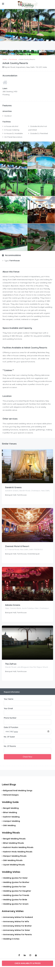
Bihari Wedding (10, 812)
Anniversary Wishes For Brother (17, 926)
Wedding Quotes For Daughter (17, 891)
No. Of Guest (9, 737)
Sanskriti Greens (13, 487)
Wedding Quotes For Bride (15, 899)
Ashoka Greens (12, 605)
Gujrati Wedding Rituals (14, 865)
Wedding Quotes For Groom (16, 904)
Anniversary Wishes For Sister (16, 930)
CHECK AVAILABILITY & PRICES (28, 963)
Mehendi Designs (11, 795)
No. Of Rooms (10, 746)
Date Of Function (11, 727)
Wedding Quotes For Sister (15, 878)
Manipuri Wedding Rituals (14, 856)
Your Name (8, 699)
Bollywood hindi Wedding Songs (17, 790)
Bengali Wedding (11, 808)
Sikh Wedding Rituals (12, 860)
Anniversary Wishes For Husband (18, 917)
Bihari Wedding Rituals (13, 843)
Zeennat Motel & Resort (17, 546)
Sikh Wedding (9, 825)
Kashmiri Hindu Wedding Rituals (17, 852)
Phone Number (10, 718)
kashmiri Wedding (11, 817)
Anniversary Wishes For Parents (17, 934)
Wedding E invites (11, 939)
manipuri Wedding (11, 821)
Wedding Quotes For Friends (16, 895)
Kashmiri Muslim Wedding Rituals (18, 847)
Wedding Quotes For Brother (16, 882)
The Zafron (10, 664)
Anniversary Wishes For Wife (16, 921)
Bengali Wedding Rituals (14, 839)
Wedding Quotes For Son (14, 886)
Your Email (8, 708)
